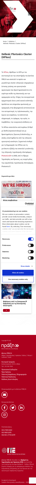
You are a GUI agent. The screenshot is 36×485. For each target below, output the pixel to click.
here (8, 226)
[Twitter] (14, 407)
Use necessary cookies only (18, 279)
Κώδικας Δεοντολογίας (10, 379)
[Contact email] (6, 394)
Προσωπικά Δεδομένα (9, 370)
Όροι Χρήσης (6, 372)
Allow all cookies (18, 273)
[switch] (31, 245)
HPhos (6, 72)
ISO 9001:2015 (6, 433)
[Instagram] (6, 414)
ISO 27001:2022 (7, 430)
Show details (25, 266)
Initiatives (11, 41)
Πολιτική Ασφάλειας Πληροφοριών (14, 374)
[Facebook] (6, 407)
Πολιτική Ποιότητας (9, 377)
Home (5, 41)
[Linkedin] (22, 407)
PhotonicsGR (6, 156)
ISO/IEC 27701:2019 (8, 435)
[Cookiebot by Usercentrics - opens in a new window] (25, 204)
